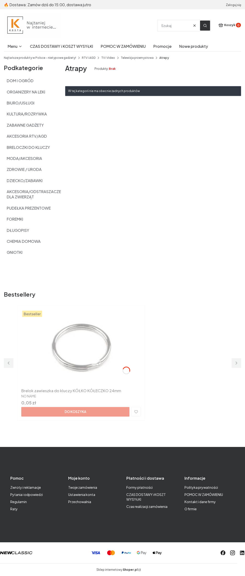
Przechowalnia (79, 502)
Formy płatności (139, 487)
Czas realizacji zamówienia (146, 506)
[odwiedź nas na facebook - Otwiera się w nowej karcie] (223, 553)
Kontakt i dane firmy (200, 502)
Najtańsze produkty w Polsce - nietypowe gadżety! (40, 58)
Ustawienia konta (81, 494)
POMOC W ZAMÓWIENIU (203, 494)
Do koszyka (75, 411)
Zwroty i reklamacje (25, 487)
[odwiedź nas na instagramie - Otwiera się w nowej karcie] (232, 553)
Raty (14, 509)
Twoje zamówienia (82, 487)
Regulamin (18, 502)
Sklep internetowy (117, 569)
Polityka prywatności (201, 487)
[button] (205, 26)
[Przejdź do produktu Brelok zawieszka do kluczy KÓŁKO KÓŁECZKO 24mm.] (81, 348)
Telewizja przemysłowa (137, 58)
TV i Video (108, 58)
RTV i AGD (88, 58)
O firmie (190, 509)
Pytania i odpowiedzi (26, 494)
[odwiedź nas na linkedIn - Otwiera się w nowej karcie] (242, 553)
